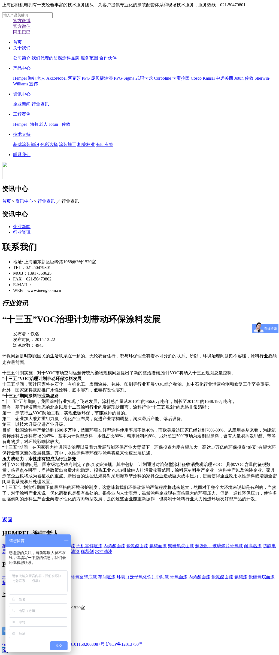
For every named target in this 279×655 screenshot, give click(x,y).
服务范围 (89, 58)
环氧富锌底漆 (84, 577)
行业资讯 (40, 104)
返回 (7, 520)
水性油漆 (103, 551)
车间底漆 (107, 577)
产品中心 (22, 68)
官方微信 (22, 26)
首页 (17, 42)
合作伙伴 (108, 58)
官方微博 (22, 20)
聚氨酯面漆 (137, 545)
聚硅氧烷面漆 (181, 545)
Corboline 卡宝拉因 (172, 78)
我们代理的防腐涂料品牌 (56, 58)
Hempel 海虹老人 (29, 78)
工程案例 (22, 114)
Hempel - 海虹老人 (30, 124)
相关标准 (86, 144)
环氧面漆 (178, 577)
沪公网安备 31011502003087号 (76, 644)
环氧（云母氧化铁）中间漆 (143, 577)
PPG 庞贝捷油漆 (97, 78)
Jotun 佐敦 (243, 78)
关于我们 (22, 48)
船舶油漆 (71, 551)
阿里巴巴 (22, 32)
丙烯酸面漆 (114, 545)
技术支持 (22, 134)
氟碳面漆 (158, 545)
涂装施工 (67, 144)
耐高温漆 (253, 545)
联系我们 (22, 154)
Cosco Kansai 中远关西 (212, 78)
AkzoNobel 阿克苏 (63, 78)
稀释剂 (87, 551)
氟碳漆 (240, 577)
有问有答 (104, 144)
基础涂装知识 (26, 144)
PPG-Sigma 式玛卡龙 (133, 78)
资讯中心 (22, 94)
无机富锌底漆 (89, 545)
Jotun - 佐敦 (59, 124)
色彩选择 (49, 144)
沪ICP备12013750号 (124, 644)
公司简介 (22, 58)
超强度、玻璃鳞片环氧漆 (219, 545)
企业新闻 (22, 104)
